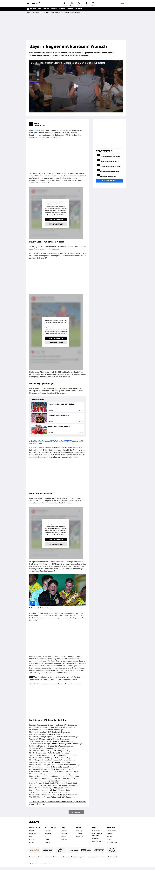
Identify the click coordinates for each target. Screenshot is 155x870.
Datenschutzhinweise (44, 857)
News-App (79, 831)
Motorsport (32, 833)
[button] (76, 86)
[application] (76, 86)
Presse (109, 839)
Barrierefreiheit (112, 857)
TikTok (47, 839)
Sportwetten (95, 838)
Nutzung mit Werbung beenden (96, 857)
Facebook (48, 831)
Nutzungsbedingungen (78, 857)
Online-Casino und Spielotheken (97, 834)
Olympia (31, 842)
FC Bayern (36, 130)
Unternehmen (111, 831)
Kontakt (109, 836)
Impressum (32, 857)
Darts (30, 836)
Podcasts (63, 836)
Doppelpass (63, 839)
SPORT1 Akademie (97, 841)
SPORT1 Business (112, 842)
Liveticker (79, 833)
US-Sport (32, 839)
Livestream (63, 833)
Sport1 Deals (79, 836)
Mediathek (63, 831)
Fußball (31, 831)
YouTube (47, 842)
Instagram (48, 833)
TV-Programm (96, 831)
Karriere (109, 833)
